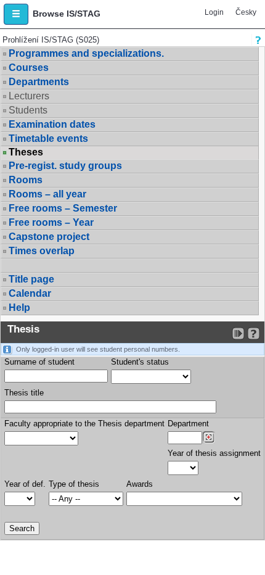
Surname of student (39, 361)
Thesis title (24, 392)
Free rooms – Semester (63, 208)
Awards (139, 484)
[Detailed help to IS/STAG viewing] (253, 333)
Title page (31, 279)
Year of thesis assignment (214, 453)
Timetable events (48, 138)
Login (214, 12)
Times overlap (42, 251)
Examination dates (52, 124)
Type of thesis (74, 484)
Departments (39, 82)
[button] (16, 14)
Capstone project (49, 236)
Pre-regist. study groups (65, 165)
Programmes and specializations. (86, 53)
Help (19, 307)
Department (188, 423)
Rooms (26, 180)
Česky (245, 12)
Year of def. (25, 484)
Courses (29, 67)
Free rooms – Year (51, 222)
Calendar (30, 293)
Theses (26, 152)
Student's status (140, 361)
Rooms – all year (47, 194)
